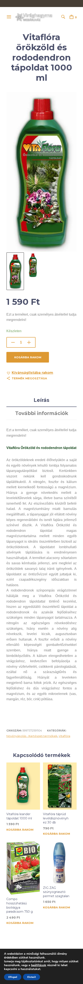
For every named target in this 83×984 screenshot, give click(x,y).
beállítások (38, 965)
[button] (29, 373)
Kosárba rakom (27, 357)
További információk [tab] (41, 413)
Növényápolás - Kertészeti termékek (31, 736)
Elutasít (31, 977)
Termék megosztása (29, 378)
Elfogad (12, 977)
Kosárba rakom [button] (19, 829)
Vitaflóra (64, 736)
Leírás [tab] (41, 400)
